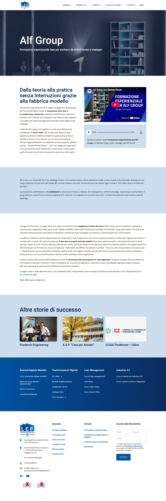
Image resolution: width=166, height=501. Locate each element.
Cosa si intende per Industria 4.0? (129, 376)
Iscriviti (123, 457)
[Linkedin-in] (21, 476)
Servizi (96, 5)
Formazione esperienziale (95, 430)
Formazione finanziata (28, 394)
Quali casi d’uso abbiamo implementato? (29, 383)
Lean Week (88, 382)
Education (88, 446)
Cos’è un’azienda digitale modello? (33, 376)
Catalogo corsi (113, 5)
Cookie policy (58, 454)
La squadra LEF (58, 435)
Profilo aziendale (59, 430)
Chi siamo (56, 376)
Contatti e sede (59, 444)
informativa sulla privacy (133, 446)
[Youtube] (27, 476)
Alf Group (24, 180)
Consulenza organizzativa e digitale (96, 436)
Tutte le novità (58, 439)
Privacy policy (58, 449)
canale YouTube (30, 274)
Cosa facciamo (58, 397)
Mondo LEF (81, 5)
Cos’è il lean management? (94, 376)
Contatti (131, 5)
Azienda (66, 5)
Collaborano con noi (59, 387)
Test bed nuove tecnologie (96, 442)
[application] (110, 132)
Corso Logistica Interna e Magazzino (130, 382)
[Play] (88, 132)
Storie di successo (27, 389)
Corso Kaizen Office (92, 392)
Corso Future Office (91, 387)
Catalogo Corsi (58, 392)
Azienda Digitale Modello (62, 382)
